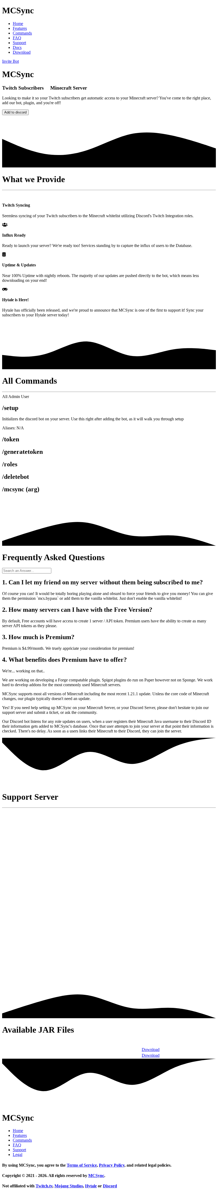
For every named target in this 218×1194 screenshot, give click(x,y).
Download (22, 52)
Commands (22, 33)
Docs (17, 47)
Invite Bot (10, 61)
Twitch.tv (44, 1186)
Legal (17, 1154)
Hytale (91, 1186)
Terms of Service (82, 1165)
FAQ (17, 38)
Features (20, 28)
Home (18, 23)
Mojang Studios (68, 1186)
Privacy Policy (111, 1165)
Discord (110, 1186)
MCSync (96, 1175)
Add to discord (15, 112)
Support (19, 42)
